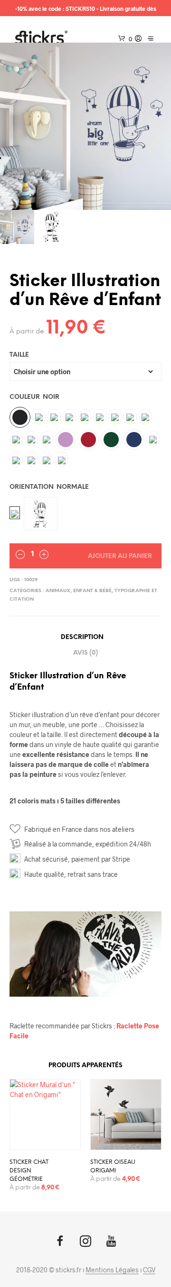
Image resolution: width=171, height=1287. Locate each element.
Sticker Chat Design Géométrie (29, 1170)
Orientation (49, 487)
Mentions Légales (112, 1270)
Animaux (58, 591)
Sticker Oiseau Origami (112, 1166)
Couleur (34, 397)
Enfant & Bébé (92, 591)
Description (82, 637)
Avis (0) (85, 653)
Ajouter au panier (120, 556)
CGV (149, 1270)
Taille (19, 355)
